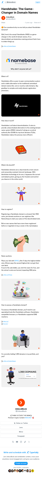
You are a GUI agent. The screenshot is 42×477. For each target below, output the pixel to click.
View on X (37, 22)
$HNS (17, 261)
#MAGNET (28, 418)
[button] (21, 423)
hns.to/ (5, 324)
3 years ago (28, 22)
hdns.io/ (5, 321)
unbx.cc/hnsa (7, 275)
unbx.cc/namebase (9, 46)
